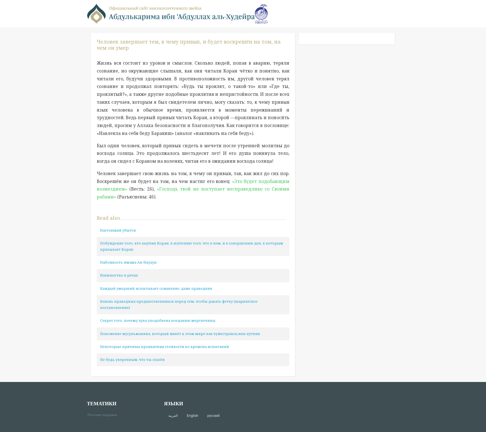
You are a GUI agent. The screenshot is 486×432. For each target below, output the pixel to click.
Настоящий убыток (118, 230)
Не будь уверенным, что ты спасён (132, 359)
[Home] (171, 13)
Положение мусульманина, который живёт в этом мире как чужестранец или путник (180, 333)
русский (213, 415)
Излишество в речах (119, 275)
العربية (173, 415)
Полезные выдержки (104, 414)
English (192, 415)
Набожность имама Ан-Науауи (128, 262)
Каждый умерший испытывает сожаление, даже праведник (156, 288)
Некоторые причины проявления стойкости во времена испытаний (164, 346)
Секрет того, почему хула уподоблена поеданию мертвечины (157, 320)
